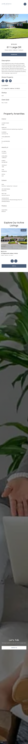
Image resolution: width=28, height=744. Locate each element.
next (15, 261)
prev (12, 261)
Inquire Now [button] (14, 54)
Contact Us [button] (14, 647)
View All (14, 265)
